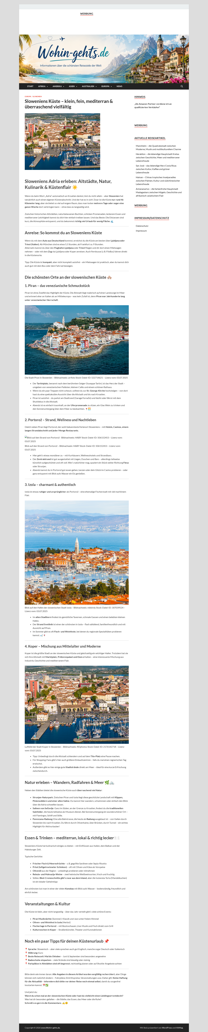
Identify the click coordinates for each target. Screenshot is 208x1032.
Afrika (41, 86)
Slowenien (37, 96)
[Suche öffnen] (182, 86)
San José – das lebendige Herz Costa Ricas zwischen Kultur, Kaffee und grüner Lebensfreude (156, 169)
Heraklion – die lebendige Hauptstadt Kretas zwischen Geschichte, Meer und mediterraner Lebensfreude (158, 157)
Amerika (57, 86)
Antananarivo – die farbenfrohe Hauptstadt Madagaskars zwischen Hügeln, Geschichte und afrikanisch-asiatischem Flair (159, 192)
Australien (88, 86)
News (119, 86)
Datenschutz (142, 225)
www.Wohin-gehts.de (50, 1027)
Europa (105, 86)
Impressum (141, 230)
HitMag (179, 1027)
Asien (72, 86)
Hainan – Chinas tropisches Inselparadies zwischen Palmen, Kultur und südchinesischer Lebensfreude (158, 180)
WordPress (167, 1027)
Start (30, 86)
